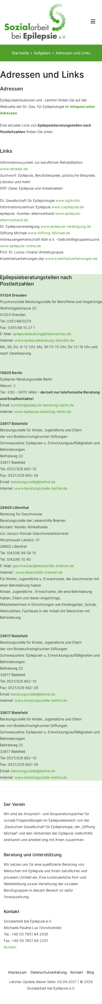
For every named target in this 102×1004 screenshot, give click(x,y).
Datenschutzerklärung (48, 972)
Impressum (17, 972)
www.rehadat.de (14, 169)
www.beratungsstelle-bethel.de (41, 488)
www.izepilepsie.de (67, 207)
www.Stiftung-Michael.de (49, 233)
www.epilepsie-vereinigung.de (66, 226)
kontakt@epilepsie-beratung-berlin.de (42, 405)
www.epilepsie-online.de (20, 246)
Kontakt (10, 947)
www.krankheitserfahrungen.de (71, 258)
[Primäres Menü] (93, 22)
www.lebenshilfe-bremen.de (40, 572)
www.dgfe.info (67, 200)
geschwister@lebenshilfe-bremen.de (43, 566)
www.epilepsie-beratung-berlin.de (42, 411)
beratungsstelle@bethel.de (33, 482)
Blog (90, 972)
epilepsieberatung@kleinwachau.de (42, 334)
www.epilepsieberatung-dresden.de (44, 340)
